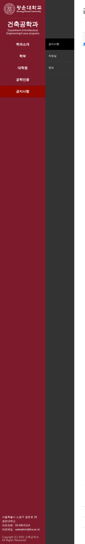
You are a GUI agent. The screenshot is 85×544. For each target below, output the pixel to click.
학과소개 (22, 44)
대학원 (23, 68)
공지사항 (22, 91)
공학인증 (22, 79)
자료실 (52, 55)
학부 (22, 56)
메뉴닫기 (70, 70)
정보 (51, 67)
